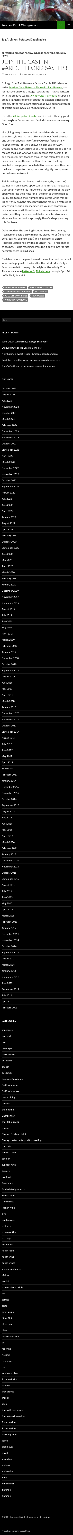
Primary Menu (69, 25)
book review (8, 1054)
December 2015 (10, 860)
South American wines (13, 1416)
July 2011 (7, 995)
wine (4, 1477)
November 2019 (10, 596)
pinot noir (7, 1324)
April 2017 (7, 762)
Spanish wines (9, 1422)
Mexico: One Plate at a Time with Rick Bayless (35, 87)
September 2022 (10, 486)
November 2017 (10, 719)
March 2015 (8, 915)
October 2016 (9, 799)
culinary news (9, 1164)
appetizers (8, 53)
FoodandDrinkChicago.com (20, 25)
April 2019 (7, 633)
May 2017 (7, 756)
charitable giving (10, 1121)
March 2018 (8, 701)
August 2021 (8, 523)
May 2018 (7, 688)
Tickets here (43, 271)
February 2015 (9, 921)
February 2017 (9, 774)
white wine (7, 1471)
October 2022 (9, 480)
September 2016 (10, 805)
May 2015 (7, 903)
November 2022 (10, 474)
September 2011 (10, 989)
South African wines (12, 1409)
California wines (10, 1091)
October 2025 (9, 388)
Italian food (8, 1250)
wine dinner (8, 1483)
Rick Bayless (38, 296)
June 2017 (7, 750)
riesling (6, 1354)
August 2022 (8, 492)
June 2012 (7, 983)
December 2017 (10, 713)
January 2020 (9, 584)
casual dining (8, 1097)
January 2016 (9, 854)
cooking (6, 1158)
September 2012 (10, 976)
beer (4, 1042)
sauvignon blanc (10, 1373)
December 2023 (10, 431)
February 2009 (9, 1007)
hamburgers (8, 1219)
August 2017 (8, 737)
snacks (5, 1397)
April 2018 (7, 694)
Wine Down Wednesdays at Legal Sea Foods (25, 341)
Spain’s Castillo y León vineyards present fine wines (28, 366)
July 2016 (7, 817)
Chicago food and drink (29, 53)
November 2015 (10, 866)
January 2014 (9, 970)
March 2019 (8, 639)
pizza (4, 1330)
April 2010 (7, 1001)
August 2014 (8, 958)
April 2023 (7, 455)
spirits (5, 1440)
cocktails (49, 53)
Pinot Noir (7, 1318)
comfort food (9, 1152)
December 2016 (10, 786)
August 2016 (8, 811)
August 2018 (8, 676)
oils (3, 1293)
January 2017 (9, 780)
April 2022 (7, 511)
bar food (6, 1036)
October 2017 (9, 725)
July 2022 (7, 498)
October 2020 (9, 541)
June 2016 (7, 823)
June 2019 (7, 621)
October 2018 (9, 664)
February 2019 (9, 645)
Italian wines (8, 1262)
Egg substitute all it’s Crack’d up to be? (22, 347)
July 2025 (7, 400)
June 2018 (7, 682)
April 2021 (7, 529)
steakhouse (7, 1446)
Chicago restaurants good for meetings (22, 1140)
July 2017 (7, 743)
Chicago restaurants (41, 287)
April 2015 (7, 909)
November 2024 (10, 406)
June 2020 (7, 553)
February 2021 (9, 535)
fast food (6, 1177)
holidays (6, 1226)
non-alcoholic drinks (12, 1287)
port (4, 1342)
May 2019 (7, 627)
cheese (5, 1127)
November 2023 (10, 437)
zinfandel (6, 1489)
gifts (4, 1213)
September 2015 (10, 878)
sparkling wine (9, 1434)
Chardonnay (8, 1115)
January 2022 (9, 517)
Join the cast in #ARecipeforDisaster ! (34, 64)
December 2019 (10, 590)
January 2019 (9, 652)
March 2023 (8, 461)
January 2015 (9, 927)
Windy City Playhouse (44, 95)
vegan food (7, 1459)
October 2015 (9, 872)
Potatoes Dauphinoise (16, 296)
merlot (5, 1281)
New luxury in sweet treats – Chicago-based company (30, 353)
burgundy (7, 1072)
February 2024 (9, 425)
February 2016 (9, 848)
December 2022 (10, 468)
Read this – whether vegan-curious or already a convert (31, 359)
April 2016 (7, 835)
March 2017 (8, 768)
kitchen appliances (11, 1268)
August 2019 (8, 609)
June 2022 (7, 504)
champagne (8, 1109)
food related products (13, 1189)
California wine (10, 1085)
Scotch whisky (9, 1379)
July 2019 (7, 615)
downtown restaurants (17, 292)
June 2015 (7, 897)
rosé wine (7, 1360)
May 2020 (7, 560)
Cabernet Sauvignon (12, 1078)
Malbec (6, 1275)
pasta (4, 1305)
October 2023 (9, 443)
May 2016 (7, 829)
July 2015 (7, 891)
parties (5, 1299)
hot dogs (6, 1238)
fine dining (7, 1183)
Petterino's (41, 292)
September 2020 (10, 547)
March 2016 (8, 842)
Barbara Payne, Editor (34, 74)
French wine (8, 1207)
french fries (8, 1201)
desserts (6, 1170)
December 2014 (10, 934)
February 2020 (9, 578)
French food (8, 1195)
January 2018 (9, 707)
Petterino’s (28, 271)
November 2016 (10, 793)
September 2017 (10, 731)
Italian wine (8, 1256)
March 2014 (8, 964)
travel (5, 1452)
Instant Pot (7, 1244)
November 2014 (10, 940)
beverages (7, 1048)
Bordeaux (7, 1060)
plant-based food (11, 1336)
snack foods (8, 1391)
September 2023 (10, 449)
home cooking (9, 1232)
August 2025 (8, 394)
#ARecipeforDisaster (25, 116)
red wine (6, 1348)
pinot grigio (8, 1311)
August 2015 (8, 884)
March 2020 (8, 572)
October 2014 (9, 946)
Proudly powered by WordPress (16, 1531)
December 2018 (10, 658)
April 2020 (7, 566)
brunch (5, 1066)
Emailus (46, 1516)
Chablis (6, 1103)
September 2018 (10, 670)
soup (4, 1403)
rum (4, 1367)
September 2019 (10, 602)
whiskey (6, 1465)
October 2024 (9, 412)
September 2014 (10, 952)
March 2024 (8, 419)
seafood (6, 1385)
